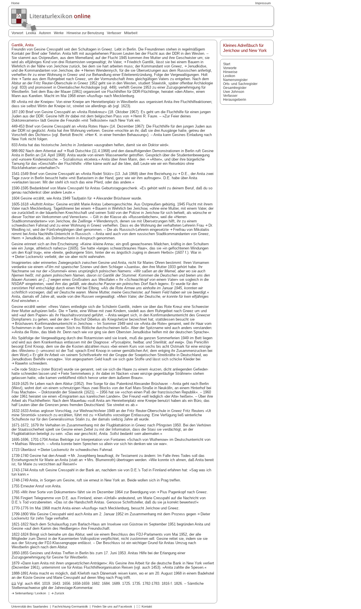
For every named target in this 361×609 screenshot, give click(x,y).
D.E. (184, 174)
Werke (59, 33)
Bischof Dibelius (88, 319)
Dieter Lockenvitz (30, 257)
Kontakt (147, 606)
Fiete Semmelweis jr (77, 373)
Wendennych (107, 221)
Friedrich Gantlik (140, 62)
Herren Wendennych (100, 70)
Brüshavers (25, 323)
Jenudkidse (197, 66)
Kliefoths (105, 415)
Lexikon (229, 76)
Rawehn (22, 363)
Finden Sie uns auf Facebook (112, 606)
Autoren (45, 33)
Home (15, 3)
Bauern (101, 208)
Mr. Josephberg (83, 456)
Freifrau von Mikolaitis (191, 229)
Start (226, 64)
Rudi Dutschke (79, 151)
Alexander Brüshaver (113, 198)
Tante (27, 79)
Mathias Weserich (29, 444)
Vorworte (230, 68)
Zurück (59, 593)
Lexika (31, 33)
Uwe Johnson (233, 92)
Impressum (263, 3)
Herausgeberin (234, 100)
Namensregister (235, 80)
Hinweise (230, 72)
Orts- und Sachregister (240, 84)
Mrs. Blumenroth (100, 460)
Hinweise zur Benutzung (85, 33)
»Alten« (156, 159)
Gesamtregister (234, 88)
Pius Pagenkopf (173, 492)
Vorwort (17, 33)
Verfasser (114, 33)
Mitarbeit (130, 33)
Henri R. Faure (145, 116)
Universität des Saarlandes (29, 606)
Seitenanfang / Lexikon (30, 593)
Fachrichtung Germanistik (70, 606)
